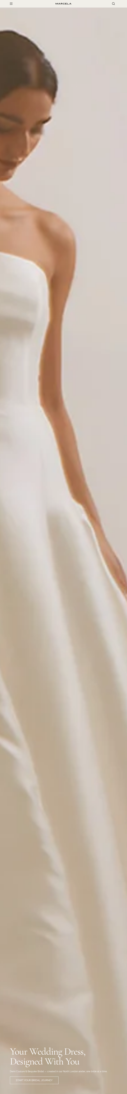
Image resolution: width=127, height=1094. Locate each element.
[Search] (113, 3)
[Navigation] (11, 3)
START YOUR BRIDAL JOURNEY (34, 1080)
